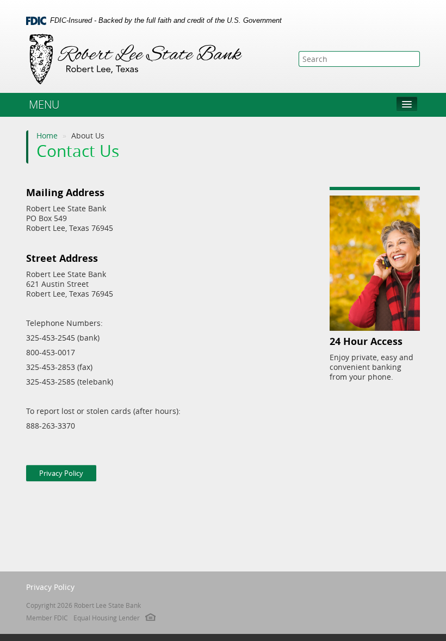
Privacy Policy (61, 473)
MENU (44, 104)
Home (47, 135)
